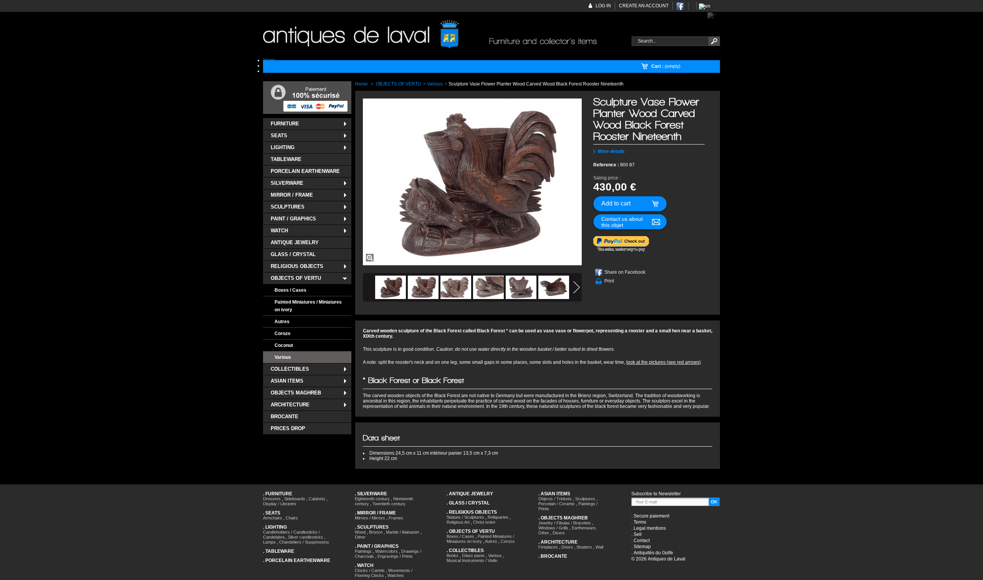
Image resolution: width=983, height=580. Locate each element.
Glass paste (473, 555)
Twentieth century (388, 503)
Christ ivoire (484, 522)
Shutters (584, 547)
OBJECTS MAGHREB (296, 393)
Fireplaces (548, 547)
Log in (603, 5)
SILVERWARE (287, 183)
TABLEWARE (286, 159)
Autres (282, 321)
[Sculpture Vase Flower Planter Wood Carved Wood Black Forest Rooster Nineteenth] (390, 287)
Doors (567, 547)
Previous (368, 287)
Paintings (363, 551)
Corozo (282, 333)
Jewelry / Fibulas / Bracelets (564, 523)
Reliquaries (498, 517)
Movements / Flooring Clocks (383, 573)
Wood (360, 532)
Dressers (272, 498)
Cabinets (317, 498)
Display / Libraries (279, 503)
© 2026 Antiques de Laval (658, 559)
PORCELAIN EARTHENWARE (305, 171)
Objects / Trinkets (555, 498)
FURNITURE (285, 124)
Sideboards (294, 498)
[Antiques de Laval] (443, 35)
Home (361, 84)
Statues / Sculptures (465, 517)
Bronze (375, 532)
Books (452, 555)
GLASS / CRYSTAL (293, 254)
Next (576, 287)
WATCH (279, 230)
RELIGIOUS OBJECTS (297, 266)
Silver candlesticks (305, 537)
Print (609, 281)
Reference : (606, 165)
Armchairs (272, 518)
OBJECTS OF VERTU (296, 278)
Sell (638, 534)
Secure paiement (651, 516)
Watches (395, 575)
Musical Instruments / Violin (472, 560)
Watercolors (386, 551)
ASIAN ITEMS (287, 381)
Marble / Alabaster (402, 532)
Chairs (292, 518)
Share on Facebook (624, 272)
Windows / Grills (553, 528)
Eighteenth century (372, 498)
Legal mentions (650, 528)
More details (611, 151)
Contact (642, 540)
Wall (599, 547)
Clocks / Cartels (370, 570)
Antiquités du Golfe (653, 552)
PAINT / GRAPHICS (293, 219)
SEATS (279, 135)
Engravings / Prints (395, 556)
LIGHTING (283, 147)
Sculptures (585, 498)
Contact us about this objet (622, 222)
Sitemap (642, 546)
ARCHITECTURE (290, 404)
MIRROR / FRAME (292, 195)
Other (360, 537)
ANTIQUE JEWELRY (295, 242)
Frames (396, 518)
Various (283, 357)
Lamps (269, 542)
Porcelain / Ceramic (556, 503)
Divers (559, 533)
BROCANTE (284, 416)
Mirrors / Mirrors (370, 518)
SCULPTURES (287, 207)
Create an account (644, 5)
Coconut (284, 345)
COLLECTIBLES (290, 369)
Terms (640, 522)
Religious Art (458, 522)
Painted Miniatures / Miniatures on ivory (308, 305)
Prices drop (288, 428)
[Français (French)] (711, 15)
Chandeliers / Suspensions (304, 542)
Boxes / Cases (290, 290)
